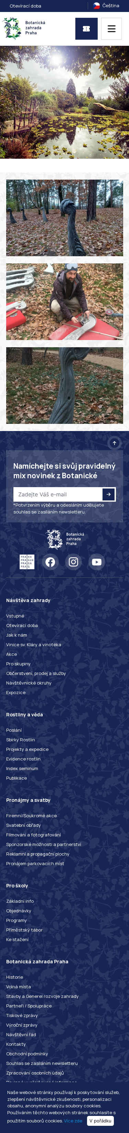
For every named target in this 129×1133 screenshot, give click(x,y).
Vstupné (15, 616)
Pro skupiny (18, 664)
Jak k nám (16, 635)
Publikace (16, 778)
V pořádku (100, 1120)
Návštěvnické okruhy (29, 683)
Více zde (73, 1121)
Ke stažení (17, 939)
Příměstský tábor (24, 930)
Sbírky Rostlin (20, 740)
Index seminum (22, 768)
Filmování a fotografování (33, 835)
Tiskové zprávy (22, 1015)
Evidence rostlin (23, 759)
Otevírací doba (25, 6)
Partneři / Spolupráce (29, 1006)
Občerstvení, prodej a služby (36, 673)
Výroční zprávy (21, 1025)
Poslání (14, 730)
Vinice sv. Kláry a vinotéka (33, 644)
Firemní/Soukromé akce (31, 815)
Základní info (20, 901)
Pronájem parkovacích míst (35, 863)
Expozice (15, 692)
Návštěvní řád (21, 1034)
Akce (11, 654)
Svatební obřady (23, 825)
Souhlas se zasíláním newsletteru (42, 1063)
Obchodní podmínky (27, 1054)
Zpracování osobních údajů (35, 1073)
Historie (14, 977)
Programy (16, 920)
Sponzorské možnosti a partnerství (43, 844)
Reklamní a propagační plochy (37, 854)
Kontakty (16, 1044)
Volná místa (18, 987)
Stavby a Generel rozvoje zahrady (42, 996)
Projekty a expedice (27, 749)
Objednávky (18, 911)
